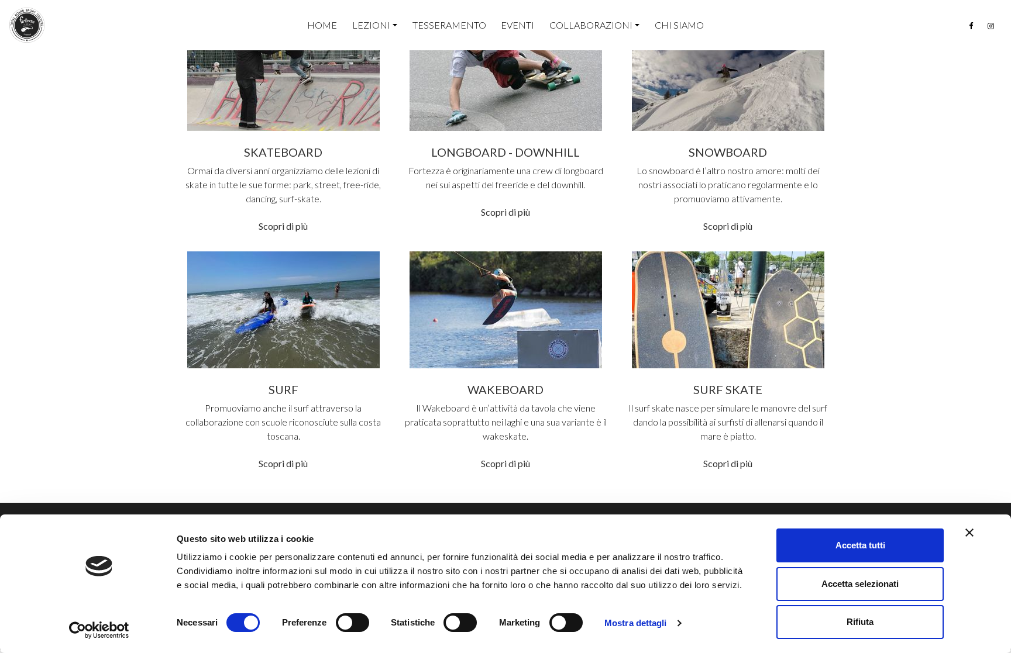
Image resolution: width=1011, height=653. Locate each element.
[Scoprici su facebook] (971, 26)
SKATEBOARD (283, 152)
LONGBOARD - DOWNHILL (505, 152)
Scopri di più (283, 226)
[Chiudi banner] (969, 532)
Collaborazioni (590, 24)
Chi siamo (679, 24)
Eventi (517, 24)
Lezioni (371, 24)
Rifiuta (860, 622)
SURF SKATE (727, 389)
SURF (283, 389)
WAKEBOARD (505, 389)
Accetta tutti (860, 545)
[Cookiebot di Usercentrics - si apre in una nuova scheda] (99, 630)
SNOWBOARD (728, 152)
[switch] (352, 622)
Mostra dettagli (635, 623)
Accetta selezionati (860, 584)
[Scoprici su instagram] (991, 26)
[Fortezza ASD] (26, 25)
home (322, 24)
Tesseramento (449, 24)
